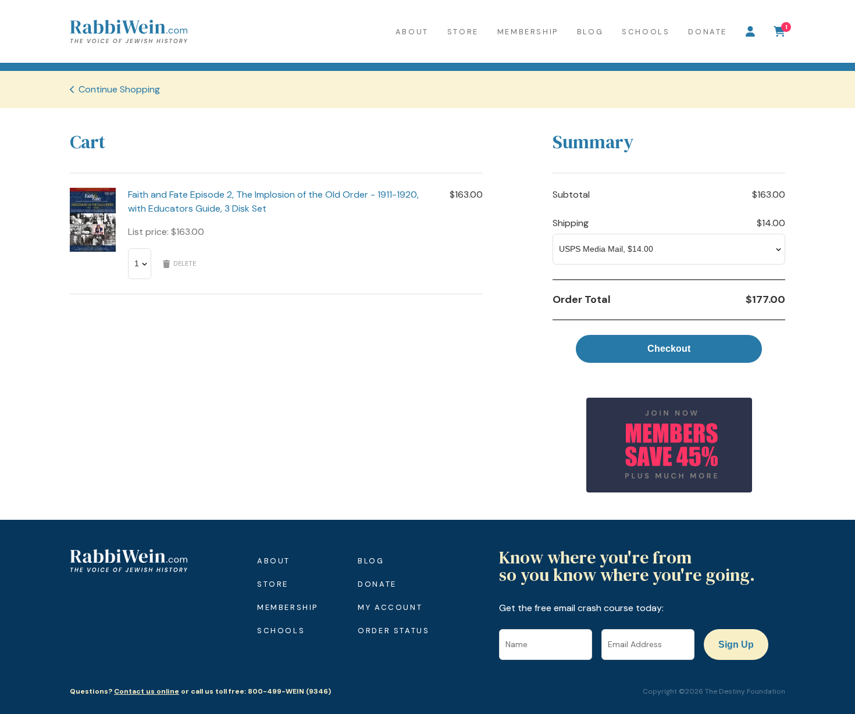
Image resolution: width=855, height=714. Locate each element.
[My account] (750, 31)
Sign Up (736, 644)
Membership (527, 32)
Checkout (668, 349)
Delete (184, 263)
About (412, 32)
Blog (590, 32)
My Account (390, 607)
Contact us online (146, 691)
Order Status (393, 631)
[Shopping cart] (779, 31)
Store (463, 32)
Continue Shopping (119, 89)
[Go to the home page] (128, 31)
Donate (707, 32)
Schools (645, 32)
